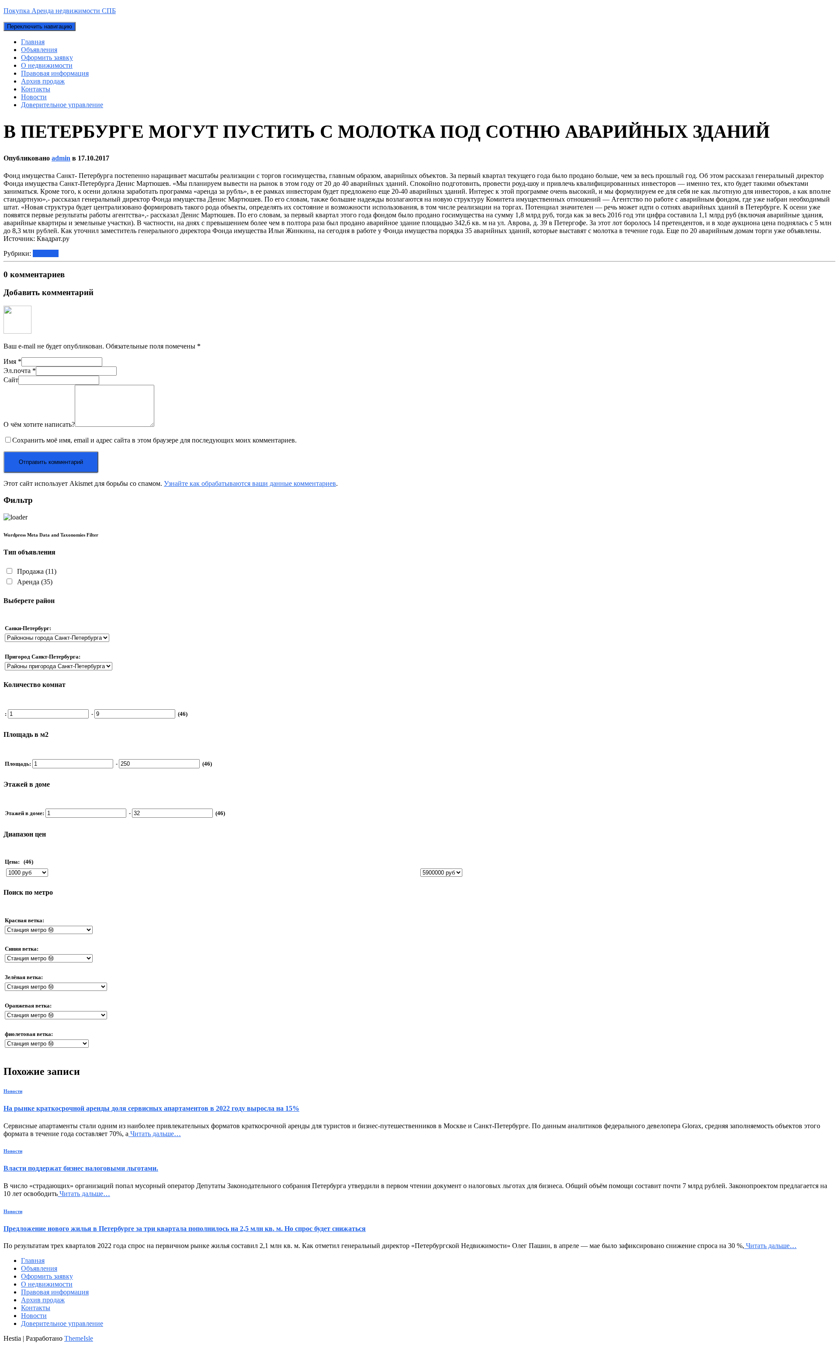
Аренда (33, 582)
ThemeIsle (78, 1338)
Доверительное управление (62, 104)
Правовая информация (55, 73)
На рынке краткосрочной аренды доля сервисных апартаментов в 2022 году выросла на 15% (151, 1108)
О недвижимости (47, 65)
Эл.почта (19, 370)
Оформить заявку (47, 57)
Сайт (10, 380)
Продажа (35, 571)
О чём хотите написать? (39, 424)
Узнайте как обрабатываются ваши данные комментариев (250, 483)
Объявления (39, 49)
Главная (33, 41)
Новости (34, 97)
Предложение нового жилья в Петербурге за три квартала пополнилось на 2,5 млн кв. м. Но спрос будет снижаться (184, 1228)
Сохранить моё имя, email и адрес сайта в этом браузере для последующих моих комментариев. (154, 440)
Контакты (35, 89)
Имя (12, 361)
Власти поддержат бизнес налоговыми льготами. (80, 1168)
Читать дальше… (154, 1133)
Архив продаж (43, 81)
